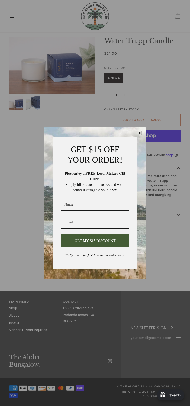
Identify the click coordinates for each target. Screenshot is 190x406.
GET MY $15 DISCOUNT (95, 240)
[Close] (140, 133)
